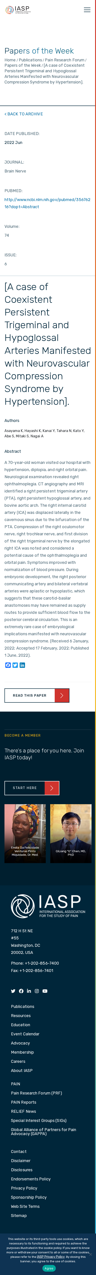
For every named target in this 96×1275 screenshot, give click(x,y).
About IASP (22, 1071)
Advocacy (20, 1043)
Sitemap (19, 1216)
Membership (22, 1052)
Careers (18, 1061)
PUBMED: (13, 190)
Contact (19, 1152)
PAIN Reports (23, 1102)
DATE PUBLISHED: (22, 133)
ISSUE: (10, 255)
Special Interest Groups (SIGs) (39, 1121)
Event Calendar (25, 1034)
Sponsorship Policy (29, 1197)
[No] (90, 1254)
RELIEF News (23, 1111)
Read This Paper (30, 696)
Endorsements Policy (31, 1179)
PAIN (15, 1084)
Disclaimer (20, 1161)
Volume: (11, 226)
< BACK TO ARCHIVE (23, 114)
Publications (22, 1007)
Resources (21, 1016)
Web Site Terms (25, 1206)
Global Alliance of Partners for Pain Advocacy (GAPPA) (43, 1132)
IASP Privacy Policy (51, 1257)
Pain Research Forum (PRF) (36, 1093)
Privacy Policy (24, 1188)
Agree (49, 1268)
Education (20, 1025)
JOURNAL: (14, 162)
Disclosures (21, 1170)
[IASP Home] (18, 9)
